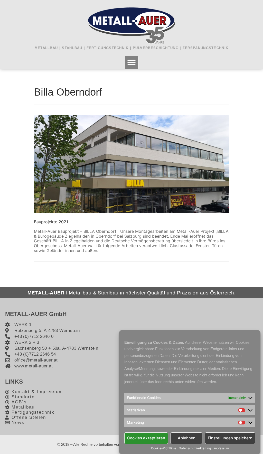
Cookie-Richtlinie (163, 448)
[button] (131, 62)
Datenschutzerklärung (195, 448)
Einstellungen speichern (230, 438)
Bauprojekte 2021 (51, 221)
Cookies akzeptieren (146, 438)
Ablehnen (186, 438)
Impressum (221, 448)
